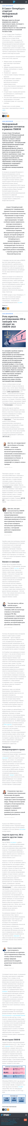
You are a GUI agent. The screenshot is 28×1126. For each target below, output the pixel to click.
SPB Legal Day (8, 724)
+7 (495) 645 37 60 (12, 1121)
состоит (16, 568)
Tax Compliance (7, 487)
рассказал (5, 758)
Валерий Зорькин (20, 1015)
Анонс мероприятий (7, 5)
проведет (5, 991)
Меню (26, 1115)
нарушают (16, 936)
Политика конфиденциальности (7, 1124)
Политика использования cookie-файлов (9, 1122)
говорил (11, 775)
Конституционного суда (8, 1015)
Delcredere (7, 419)
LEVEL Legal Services (13, 391)
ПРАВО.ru (14, 2)
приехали (7, 1046)
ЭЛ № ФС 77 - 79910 (11, 1120)
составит (20, 1086)
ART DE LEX (6, 436)
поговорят (13, 842)
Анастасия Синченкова (9, 1106)
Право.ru (6, 1115)
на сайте (20, 302)
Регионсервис (8, 405)
